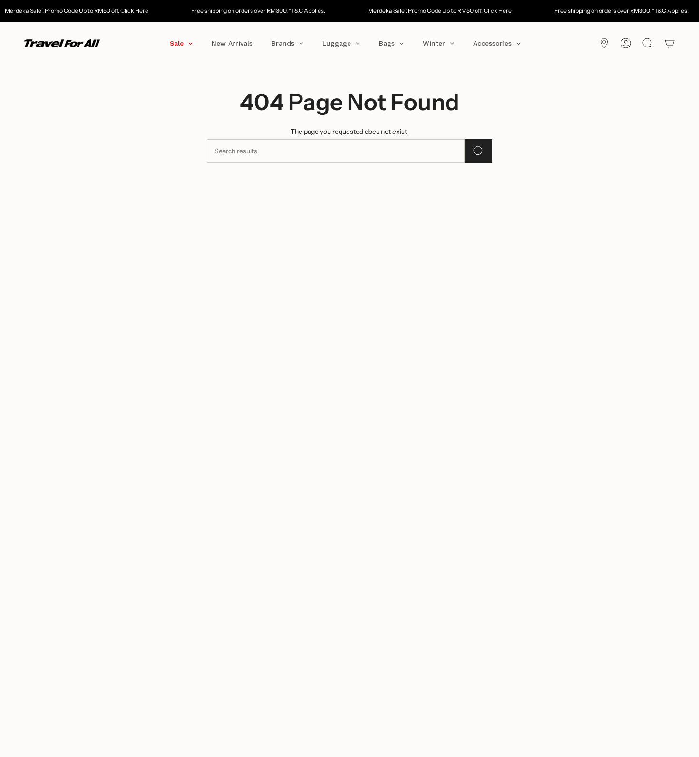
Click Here (134, 10)
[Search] (478, 151)
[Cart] (669, 43)
